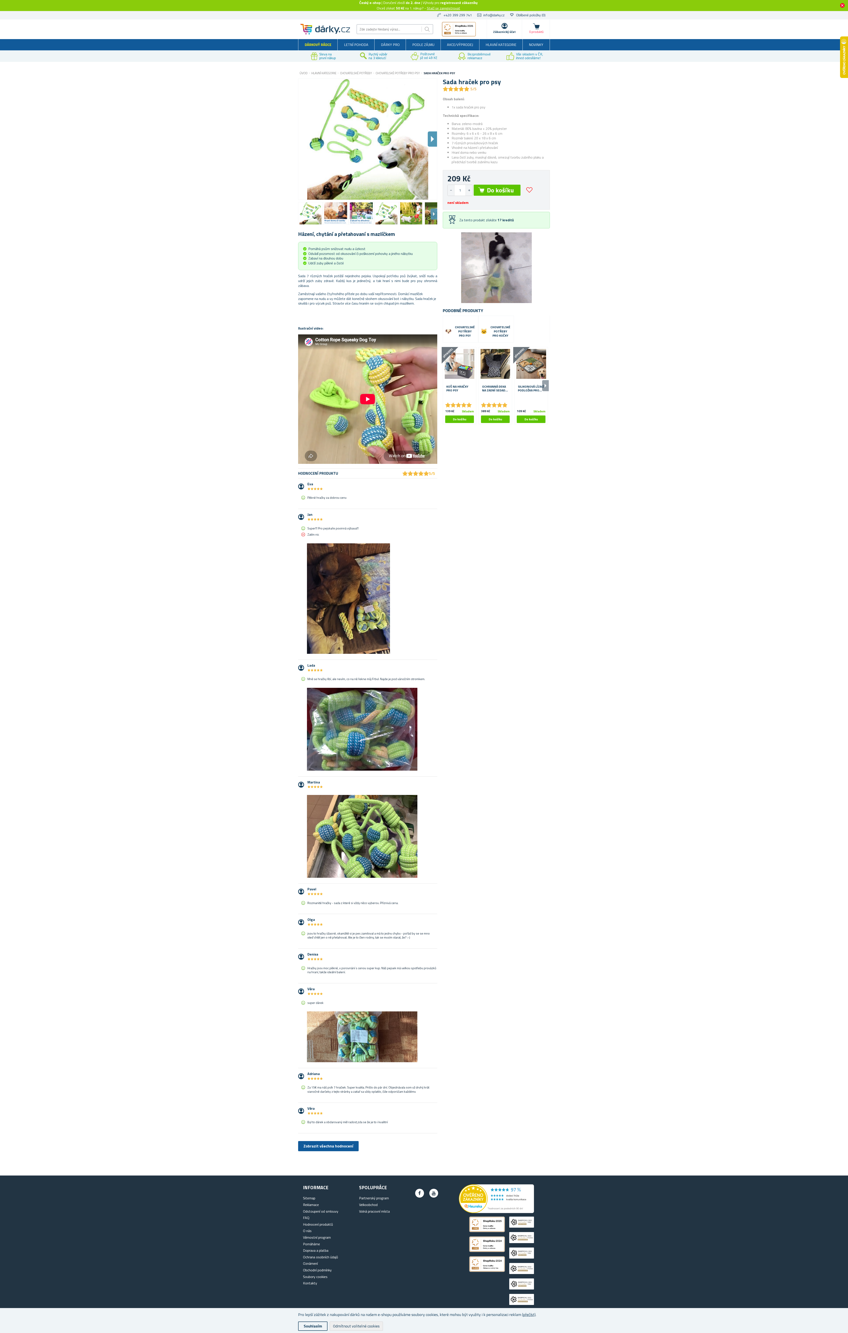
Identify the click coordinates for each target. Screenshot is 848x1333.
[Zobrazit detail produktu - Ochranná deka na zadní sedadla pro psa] (495, 363)
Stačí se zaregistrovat (443, 8)
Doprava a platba (315, 1250)
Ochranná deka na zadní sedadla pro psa (495, 388)
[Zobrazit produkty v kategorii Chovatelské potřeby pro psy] (448, 331)
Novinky (536, 44)
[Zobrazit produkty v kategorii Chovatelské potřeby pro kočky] (484, 331)
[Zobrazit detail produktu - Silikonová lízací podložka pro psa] (531, 363)
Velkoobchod (368, 1204)
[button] (469, 190)
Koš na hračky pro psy (457, 388)
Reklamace (311, 1204)
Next (434, 214)
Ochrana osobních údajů (320, 1257)
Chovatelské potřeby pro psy (465, 331)
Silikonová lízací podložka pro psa (531, 388)
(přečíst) (529, 1315)
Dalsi (432, 139)
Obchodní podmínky (317, 1270)
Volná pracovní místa (374, 1211)
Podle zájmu (423, 44)
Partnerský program (374, 1198)
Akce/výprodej (460, 44)
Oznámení (310, 1263)
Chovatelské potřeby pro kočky (500, 331)
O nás (307, 1230)
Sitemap (309, 1198)
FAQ (306, 1217)
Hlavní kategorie (501, 44)
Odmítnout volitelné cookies (356, 1326)
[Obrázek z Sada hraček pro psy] (310, 213)
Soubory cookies (315, 1276)
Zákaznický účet (504, 31)
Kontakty (310, 1283)
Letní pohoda (356, 44)
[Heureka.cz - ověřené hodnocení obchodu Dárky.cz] (496, 1211)
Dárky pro (390, 44)
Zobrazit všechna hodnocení (328, 1146)
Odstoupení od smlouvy (320, 1211)
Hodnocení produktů (318, 1224)
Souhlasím (313, 1326)
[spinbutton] (460, 190)
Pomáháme (311, 1244)
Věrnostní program (317, 1237)
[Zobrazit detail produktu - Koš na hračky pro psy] (459, 363)
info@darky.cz (494, 15)
